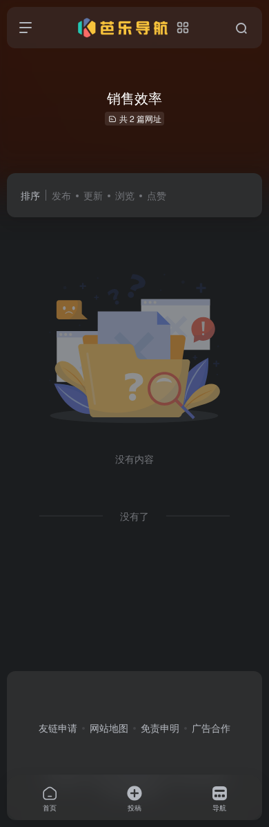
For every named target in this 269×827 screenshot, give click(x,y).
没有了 (134, 516)
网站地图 (109, 728)
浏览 (124, 195)
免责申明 (160, 728)
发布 (61, 195)
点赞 (156, 195)
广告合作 (211, 728)
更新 (93, 195)
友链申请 (58, 728)
